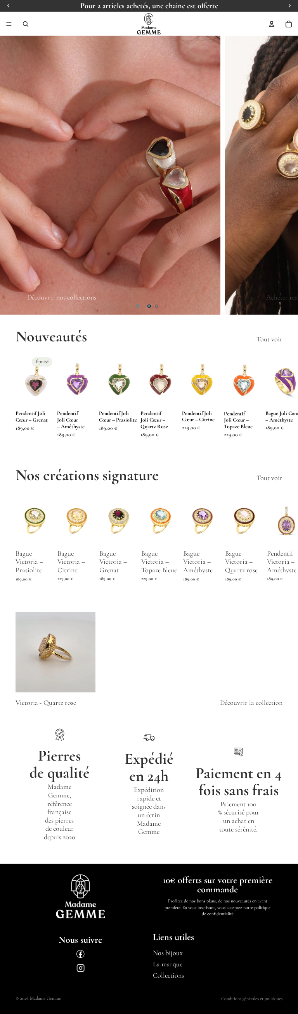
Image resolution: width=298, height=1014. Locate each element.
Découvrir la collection (251, 703)
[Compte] (271, 24)
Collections (168, 975)
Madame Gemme (45, 998)
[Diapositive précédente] (12, 175)
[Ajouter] (85, 395)
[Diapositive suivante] (285, 175)
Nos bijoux (168, 953)
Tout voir (269, 339)
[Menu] (9, 24)
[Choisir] (42, 534)
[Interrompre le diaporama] (137, 306)
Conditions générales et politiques (251, 998)
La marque (167, 964)
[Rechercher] (25, 24)
